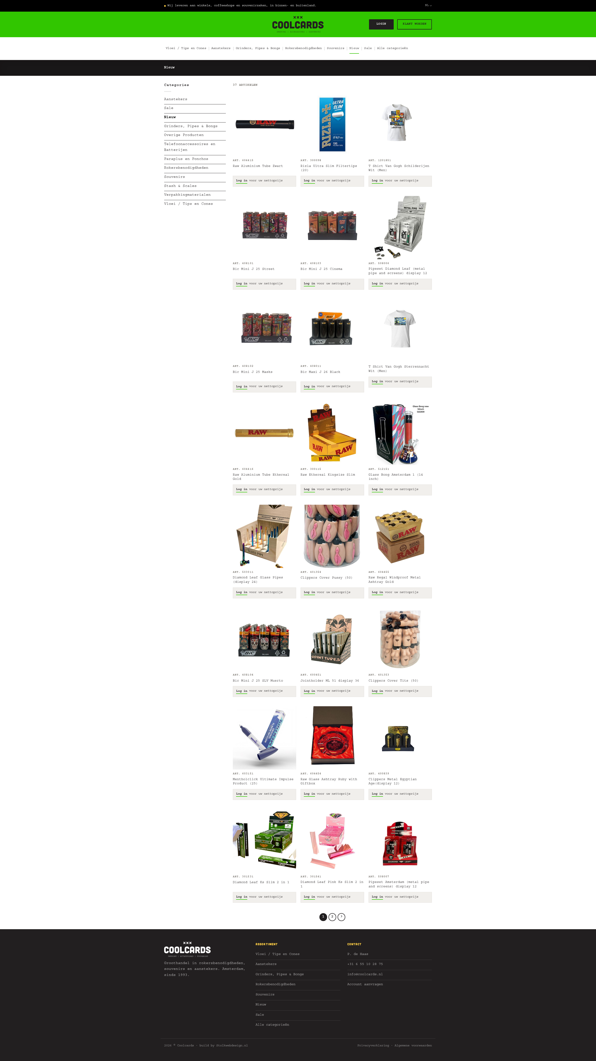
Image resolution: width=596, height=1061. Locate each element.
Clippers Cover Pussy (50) (327, 578)
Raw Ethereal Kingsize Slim (328, 475)
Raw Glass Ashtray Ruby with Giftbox (329, 782)
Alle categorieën (392, 48)
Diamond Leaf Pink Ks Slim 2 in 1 (332, 885)
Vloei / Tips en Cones (186, 48)
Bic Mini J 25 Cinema (321, 269)
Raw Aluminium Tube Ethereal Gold (261, 477)
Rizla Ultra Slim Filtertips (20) (329, 168)
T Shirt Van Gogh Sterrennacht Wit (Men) (399, 369)
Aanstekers (221, 48)
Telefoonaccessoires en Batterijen (189, 148)
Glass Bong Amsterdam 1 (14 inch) (396, 477)
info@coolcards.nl (365, 975)
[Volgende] (341, 917)
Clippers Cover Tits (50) (394, 681)
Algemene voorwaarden (413, 1046)
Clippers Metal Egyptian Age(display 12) (393, 782)
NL (427, 5)
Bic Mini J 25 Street (254, 269)
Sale (368, 48)
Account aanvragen (365, 985)
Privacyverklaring (373, 1046)
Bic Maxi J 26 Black (320, 372)
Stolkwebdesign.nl (232, 1046)
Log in (241, 180)
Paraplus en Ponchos (186, 159)
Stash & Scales (180, 186)
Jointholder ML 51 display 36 (330, 681)
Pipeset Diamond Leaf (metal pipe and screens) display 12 (398, 271)
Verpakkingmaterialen (187, 195)
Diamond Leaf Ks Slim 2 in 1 (261, 882)
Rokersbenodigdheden (303, 48)
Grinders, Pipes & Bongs (258, 48)
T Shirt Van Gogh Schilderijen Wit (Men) (399, 168)
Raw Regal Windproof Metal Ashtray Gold (395, 580)
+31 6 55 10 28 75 (365, 964)
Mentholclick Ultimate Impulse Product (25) (263, 782)
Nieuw (354, 48)
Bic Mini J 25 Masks (253, 372)
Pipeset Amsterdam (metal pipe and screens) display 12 (399, 885)
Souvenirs (335, 48)
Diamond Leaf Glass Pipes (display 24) (258, 580)
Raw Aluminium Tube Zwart (258, 166)
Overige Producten (184, 135)
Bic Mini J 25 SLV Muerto (258, 681)
